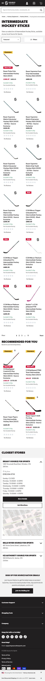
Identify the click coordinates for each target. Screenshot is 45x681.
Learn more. (32, 678)
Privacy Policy (6, 658)
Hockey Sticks (24, 16)
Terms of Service (7, 662)
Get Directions (22, 505)
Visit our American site (29, 673)
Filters (35, 39)
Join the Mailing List (22, 591)
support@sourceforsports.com (16, 646)
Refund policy (6, 665)
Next (41, 336)
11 (28, 336)
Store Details (22, 499)
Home (3, 16)
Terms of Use (6, 655)
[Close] (41, 672)
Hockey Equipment (12, 16)
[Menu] (3, 3)
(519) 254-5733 (9, 474)
